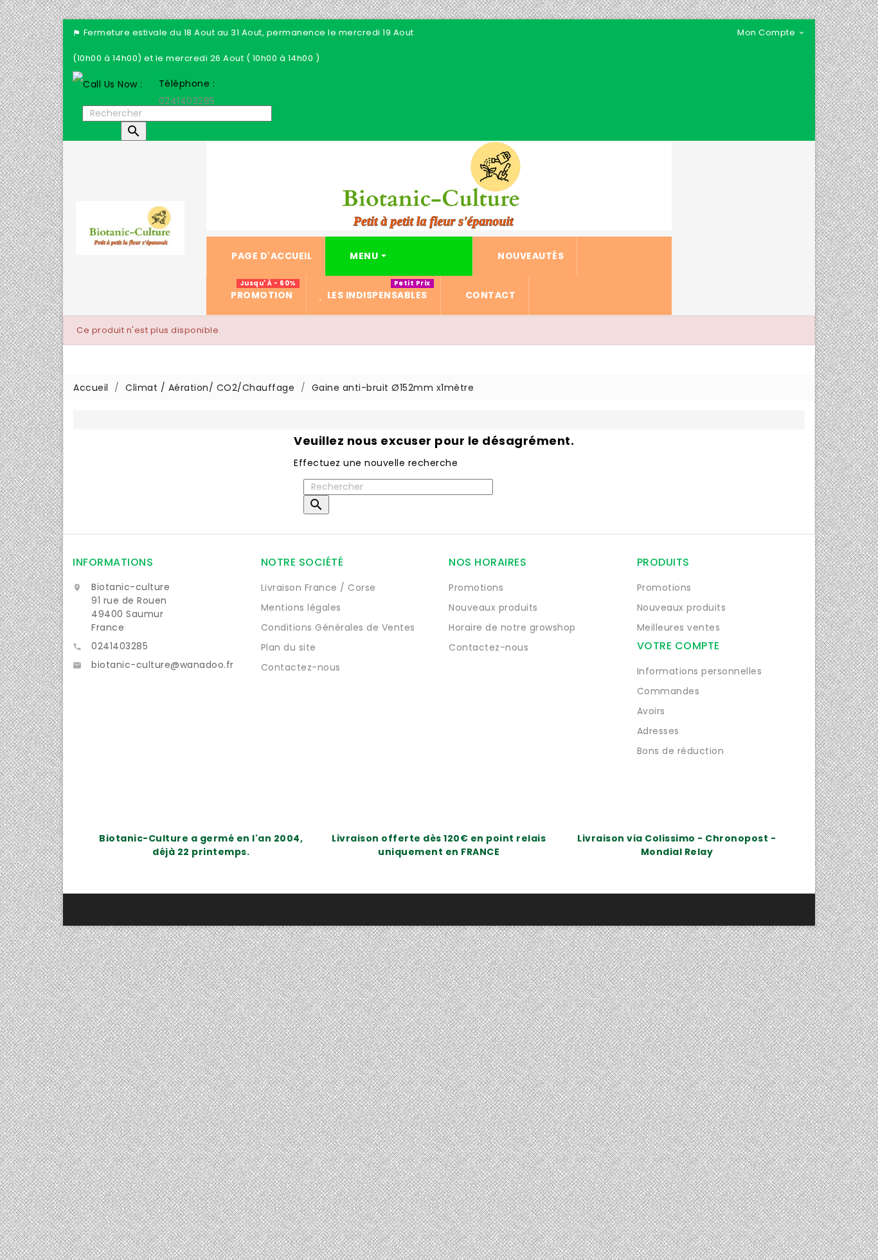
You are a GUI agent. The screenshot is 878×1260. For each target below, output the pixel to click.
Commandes (668, 691)
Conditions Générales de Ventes (338, 627)
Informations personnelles (699, 671)
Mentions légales (301, 607)
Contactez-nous (301, 667)
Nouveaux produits (493, 607)
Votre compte (678, 645)
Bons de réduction (680, 750)
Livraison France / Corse (318, 587)
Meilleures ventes (679, 627)
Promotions (476, 587)
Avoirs (651, 711)
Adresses (658, 730)
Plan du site (288, 647)
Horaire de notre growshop (512, 627)
